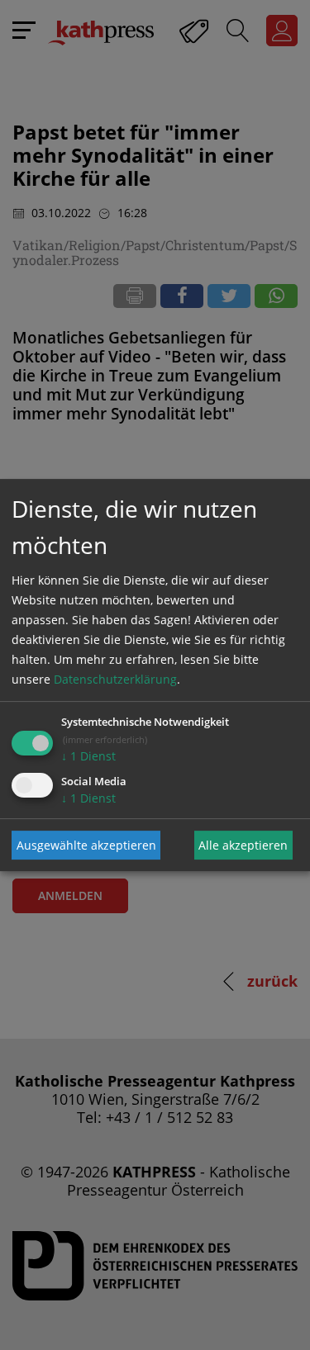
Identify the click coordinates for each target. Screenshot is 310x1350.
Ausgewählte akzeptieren (86, 845)
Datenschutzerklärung (115, 679)
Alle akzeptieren (243, 845)
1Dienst (88, 756)
